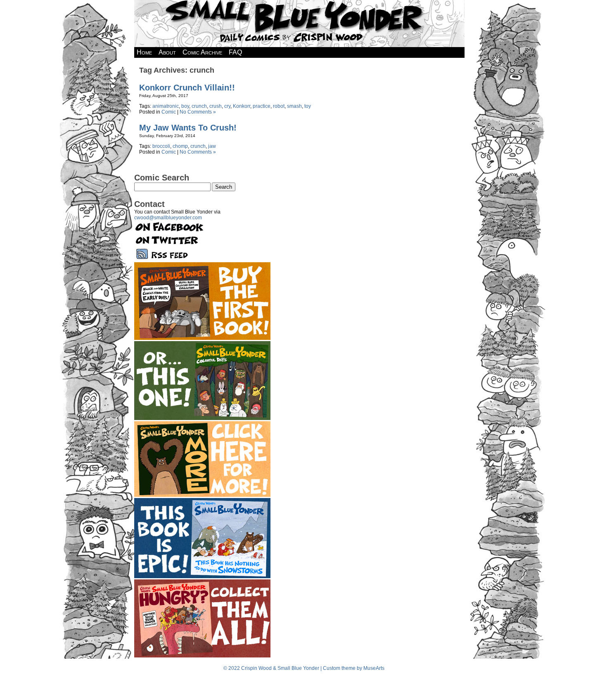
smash (294, 106)
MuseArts (373, 668)
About (167, 52)
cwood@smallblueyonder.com (168, 218)
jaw (212, 146)
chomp (180, 146)
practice (261, 106)
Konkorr (241, 106)
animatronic (165, 106)
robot (279, 106)
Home (144, 52)
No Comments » (198, 112)
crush (215, 106)
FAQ (235, 52)
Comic (168, 112)
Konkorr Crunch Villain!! (187, 87)
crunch (199, 106)
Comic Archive (202, 52)
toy (307, 106)
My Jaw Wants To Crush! (188, 127)
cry (227, 106)
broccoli (161, 146)
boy (185, 106)
